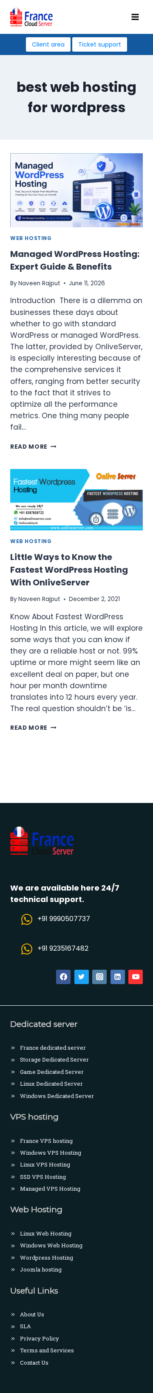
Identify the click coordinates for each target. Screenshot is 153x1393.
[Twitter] (81, 977)
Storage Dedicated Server (54, 1059)
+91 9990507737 (63, 919)
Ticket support (99, 44)
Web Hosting (31, 238)
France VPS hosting (46, 1141)
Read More (33, 447)
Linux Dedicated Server (51, 1083)
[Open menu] (135, 16)
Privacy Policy (39, 1338)
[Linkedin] (117, 977)
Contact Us (34, 1362)
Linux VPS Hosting (45, 1164)
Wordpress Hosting (46, 1257)
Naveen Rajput (39, 283)
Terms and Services (47, 1350)
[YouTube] (135, 977)
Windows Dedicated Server (57, 1096)
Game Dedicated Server (52, 1072)
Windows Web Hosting (51, 1245)
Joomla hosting (41, 1269)
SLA (25, 1326)
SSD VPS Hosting (43, 1177)
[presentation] (76, 190)
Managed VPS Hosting (50, 1188)
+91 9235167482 (62, 948)
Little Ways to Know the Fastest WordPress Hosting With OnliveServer (69, 569)
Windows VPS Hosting (50, 1152)
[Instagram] (99, 977)
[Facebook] (63, 977)
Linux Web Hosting (45, 1233)
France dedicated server (53, 1047)
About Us (32, 1314)
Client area (48, 44)
